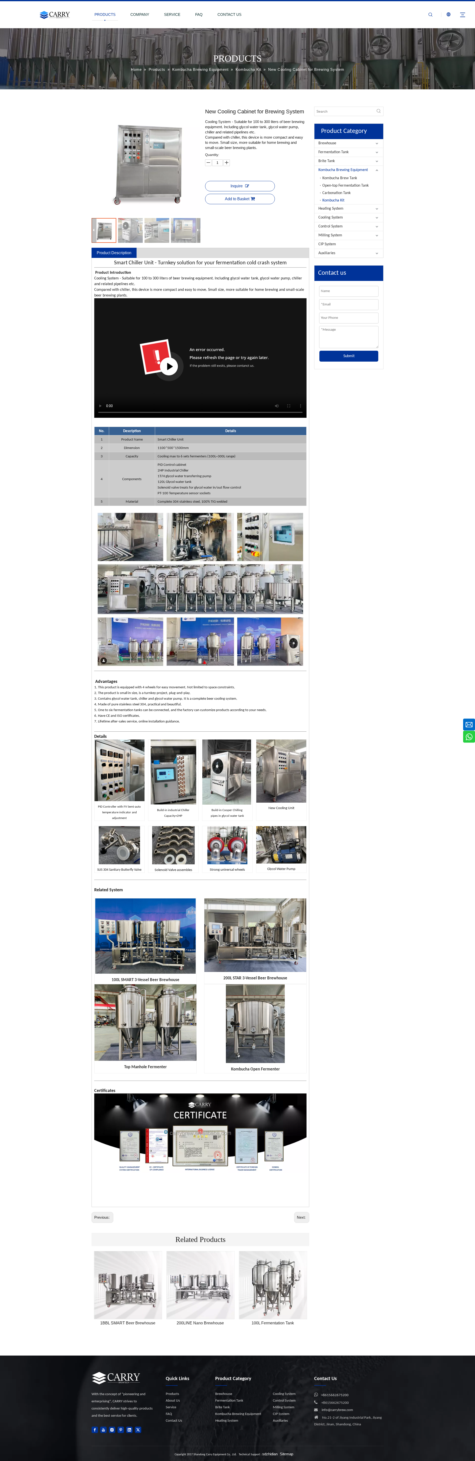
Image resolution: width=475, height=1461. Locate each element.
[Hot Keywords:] (378, 111)
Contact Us (174, 1421)
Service (171, 1407)
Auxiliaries (326, 253)
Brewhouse (327, 143)
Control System (330, 226)
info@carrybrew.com (337, 1410)
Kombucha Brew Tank (339, 178)
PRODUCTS (105, 14)
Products (172, 1394)
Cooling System (330, 218)
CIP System (327, 244)
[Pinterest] (121, 1430)
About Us (173, 1401)
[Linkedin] (129, 1430)
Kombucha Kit (333, 200)
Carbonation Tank (336, 193)
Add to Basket (237, 199)
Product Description (114, 253)
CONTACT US (229, 14)
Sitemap (286, 1454)
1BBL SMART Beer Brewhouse (127, 1323)
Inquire (237, 186)
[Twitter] (138, 1430)
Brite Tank (326, 161)
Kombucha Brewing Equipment (343, 170)
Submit (349, 356)
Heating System (330, 209)
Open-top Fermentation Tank (345, 186)
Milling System (330, 235)
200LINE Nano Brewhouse (200, 1323)
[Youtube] (103, 1430)
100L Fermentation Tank (273, 1323)
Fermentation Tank (333, 152)
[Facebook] (95, 1430)
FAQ (199, 14)
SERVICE (172, 14)
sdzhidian (270, 1454)
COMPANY (139, 14)
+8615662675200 (335, 1395)
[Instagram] (112, 1430)
